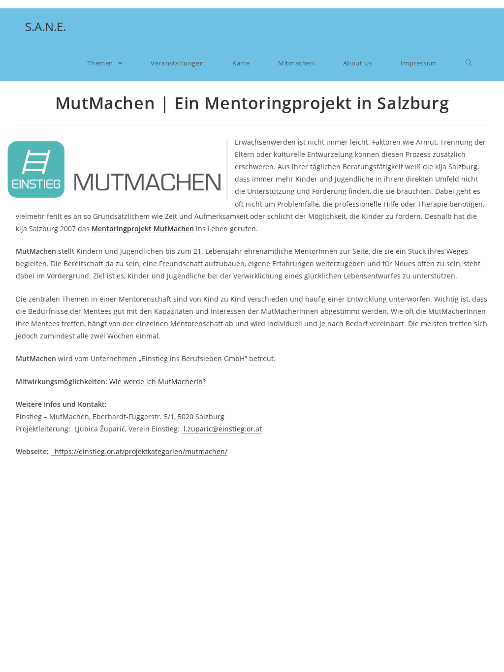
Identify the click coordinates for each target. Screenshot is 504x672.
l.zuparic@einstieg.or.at (222, 428)
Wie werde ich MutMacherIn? (157, 381)
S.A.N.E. (45, 26)
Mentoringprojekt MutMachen (143, 228)
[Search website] (468, 63)
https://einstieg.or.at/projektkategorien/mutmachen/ (139, 451)
